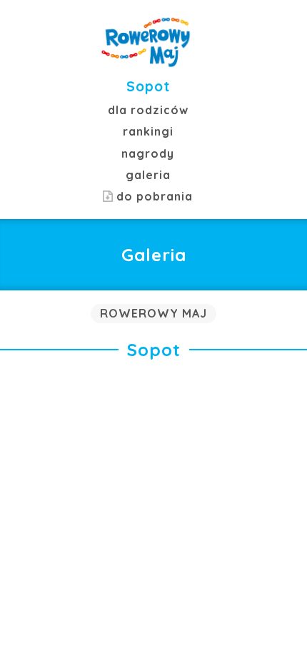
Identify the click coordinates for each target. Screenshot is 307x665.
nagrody (147, 153)
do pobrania (153, 196)
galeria (148, 175)
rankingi (148, 131)
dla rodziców (148, 110)
